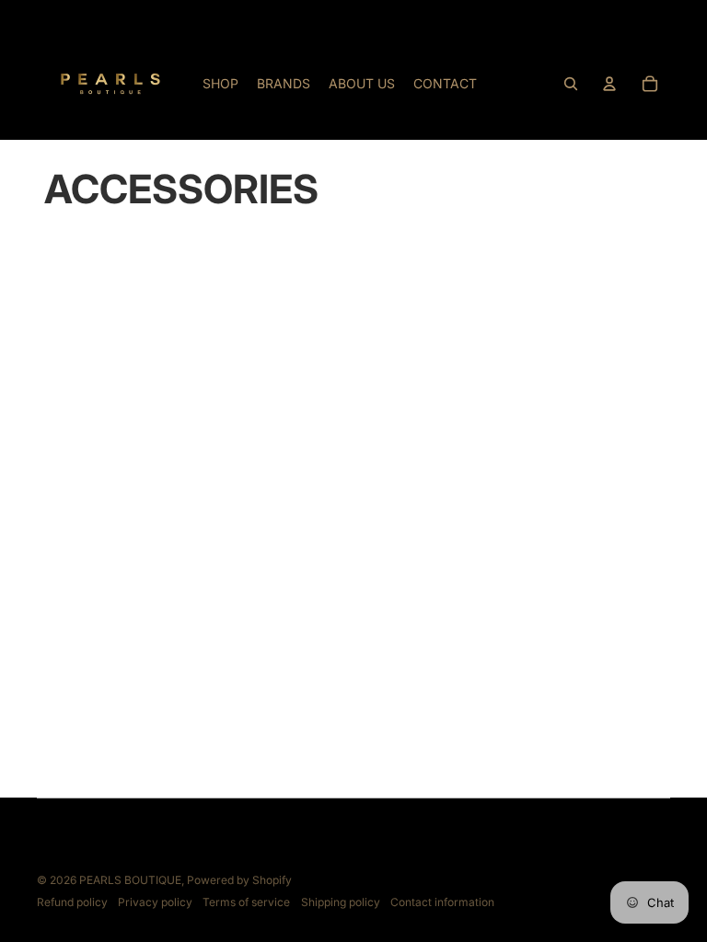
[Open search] (571, 83)
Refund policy (72, 902)
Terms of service (246, 902)
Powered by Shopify (239, 880)
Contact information (442, 902)
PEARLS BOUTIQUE (130, 880)
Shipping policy (340, 902)
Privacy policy (155, 902)
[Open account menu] (609, 83)
